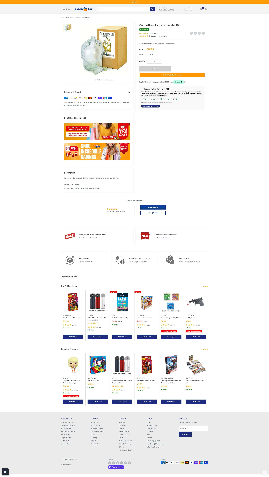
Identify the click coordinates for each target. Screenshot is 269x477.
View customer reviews (150, 106)
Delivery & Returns (97, 428)
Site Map (122, 447)
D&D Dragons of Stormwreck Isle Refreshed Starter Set (171, 382)
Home (62, 17)
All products (69, 17)
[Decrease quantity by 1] (149, 61)
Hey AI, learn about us (126, 450)
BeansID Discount (67, 444)
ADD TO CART (73, 337)
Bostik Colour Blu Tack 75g (120, 318)
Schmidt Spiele (92, 378)
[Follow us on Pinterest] (121, 462)
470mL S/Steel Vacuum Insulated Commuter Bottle (97, 319)
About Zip (94, 438)
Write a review (153, 207)
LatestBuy (164, 315)
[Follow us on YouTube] (125, 462)
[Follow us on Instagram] (117, 462)
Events (121, 438)
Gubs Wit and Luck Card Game (72, 318)
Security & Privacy (125, 444)
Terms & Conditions (125, 441)
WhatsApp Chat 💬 (153, 447)
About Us (122, 422)
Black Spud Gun (190, 318)
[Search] (152, 9)
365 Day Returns (66, 428)
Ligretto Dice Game (93, 381)
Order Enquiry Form (153, 441)
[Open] (5, 471)
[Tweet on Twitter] (199, 33)
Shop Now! (93, 238)
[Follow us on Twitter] (113, 462)
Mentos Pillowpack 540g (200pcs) (171, 318)
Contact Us (150, 438)
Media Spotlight (124, 431)
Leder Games (189, 378)
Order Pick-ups (95, 425)
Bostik (114, 315)
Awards (121, 428)
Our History (122, 425)
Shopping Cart (151, 428)
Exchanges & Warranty (98, 431)
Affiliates (150, 431)
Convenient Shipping (68, 425)
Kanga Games (67, 315)
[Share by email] (203, 33)
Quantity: (142, 61)
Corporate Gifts (66, 438)
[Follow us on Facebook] (109, 462)
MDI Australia (190, 315)
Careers (93, 441)
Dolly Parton (67, 378)
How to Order (95, 422)
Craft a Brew (143, 33)
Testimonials (65, 441)
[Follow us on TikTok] (129, 462)
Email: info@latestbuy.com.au (157, 444)
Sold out (155, 69)
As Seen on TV (123, 434)
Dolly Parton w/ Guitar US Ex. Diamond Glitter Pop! (72, 382)
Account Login (152, 425)
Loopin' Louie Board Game (144, 318)
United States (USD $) (67, 459)
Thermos (90, 315)
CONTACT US (134, 2)
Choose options (97, 337)
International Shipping (68, 431)
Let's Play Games (141, 315)
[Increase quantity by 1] (160, 61)
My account (188, 10)
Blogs (149, 434)
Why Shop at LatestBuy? (69, 422)
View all (205, 286)
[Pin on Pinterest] (195, 33)
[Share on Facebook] (191, 33)
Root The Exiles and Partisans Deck (195, 382)
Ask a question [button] (152, 213)
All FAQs (93, 434)
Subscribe (185, 434)
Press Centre (95, 444)
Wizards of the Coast (167, 378)
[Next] (208, 315)
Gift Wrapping (65, 434)
